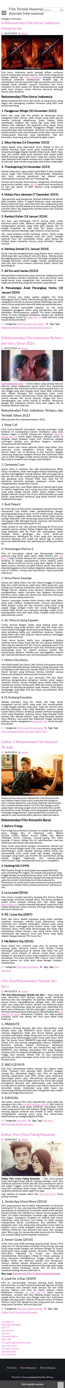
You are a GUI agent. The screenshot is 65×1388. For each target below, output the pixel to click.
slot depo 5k (7, 1321)
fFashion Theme (20, 1377)
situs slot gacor (47, 1194)
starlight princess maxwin (35, 1104)
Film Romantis (35, 1308)
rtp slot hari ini (35, 1292)
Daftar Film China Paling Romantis (28, 1134)
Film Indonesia (35, 727)
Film (19, 323)
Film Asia (27, 323)
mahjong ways (8, 1351)
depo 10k (6, 1339)
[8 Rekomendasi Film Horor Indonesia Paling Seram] (32, 68)
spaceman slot (39, 721)
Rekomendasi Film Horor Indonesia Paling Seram (26, 327)
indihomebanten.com (12, 383)
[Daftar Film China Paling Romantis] (32, 1175)
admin (24, 33)
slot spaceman (8, 1354)
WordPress (47, 1377)
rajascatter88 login (11, 1324)
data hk (33, 184)
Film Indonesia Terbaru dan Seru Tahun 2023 (24, 731)
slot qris (5, 1333)
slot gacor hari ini (10, 1348)
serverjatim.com (9, 904)
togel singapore (32, 77)
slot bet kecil (7, 1330)
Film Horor (38, 323)
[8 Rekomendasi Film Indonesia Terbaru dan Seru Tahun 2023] (32, 380)
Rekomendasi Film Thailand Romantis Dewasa (36, 1273)
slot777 (5, 1327)
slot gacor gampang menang (15, 1342)
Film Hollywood (28, 1367)
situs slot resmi (9, 1345)
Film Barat (33, 966)
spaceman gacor (9, 1336)
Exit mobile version (33, 1384)
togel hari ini (34, 317)
